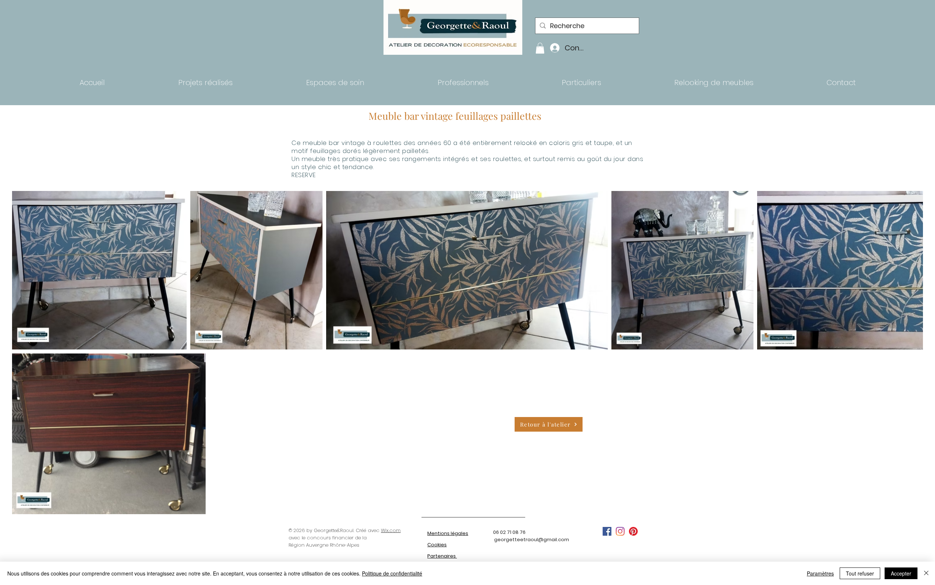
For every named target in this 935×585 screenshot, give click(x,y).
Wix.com (391, 530)
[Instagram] (620, 531)
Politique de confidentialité (392, 573)
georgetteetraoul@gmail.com (531, 539)
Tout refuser (860, 573)
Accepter (901, 573)
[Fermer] (926, 573)
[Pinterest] (633, 531)
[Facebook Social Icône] (607, 531)
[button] (540, 48)
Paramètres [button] (820, 573)
